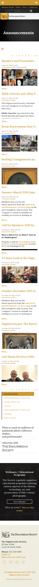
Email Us (6, 554)
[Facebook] (4, 562)
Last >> (36, 55)
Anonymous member (9, 67)
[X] (11, 562)
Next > (34, 55)
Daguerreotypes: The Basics (19, 324)
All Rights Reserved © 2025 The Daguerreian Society (20, 573)
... (32, 56)
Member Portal (8, 7)
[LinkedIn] (17, 562)
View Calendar (19, 502)
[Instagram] (23, 562)
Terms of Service (25, 579)
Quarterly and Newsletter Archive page (18, 205)
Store (24, 7)
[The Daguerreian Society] (12, 19)
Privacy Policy (13, 579)
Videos (18, 7)
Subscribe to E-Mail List (13, 557)
